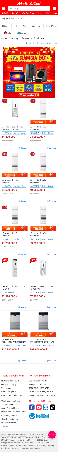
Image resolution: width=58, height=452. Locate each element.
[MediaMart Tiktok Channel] (52, 407)
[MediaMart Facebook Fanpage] (32, 407)
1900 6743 (44, 388)
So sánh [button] (24, 148)
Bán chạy (53, 43)
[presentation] (5, 72)
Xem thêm (5, 426)
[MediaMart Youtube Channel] (38, 407)
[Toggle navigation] (3, 8)
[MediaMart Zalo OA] (45, 407)
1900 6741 (33, 388)
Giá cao (42, 43)
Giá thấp (31, 43)
